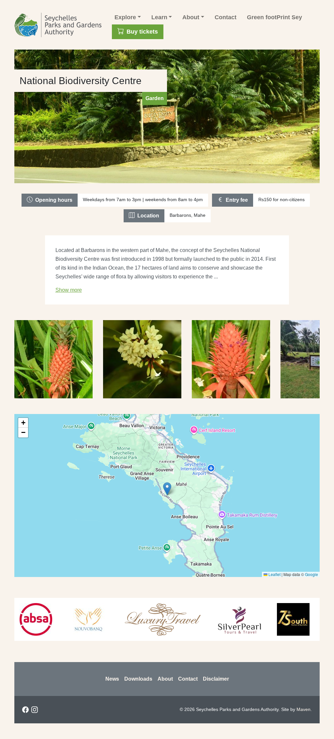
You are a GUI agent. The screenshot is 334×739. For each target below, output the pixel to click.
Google (311, 574)
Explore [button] (125, 17)
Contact (225, 17)
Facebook (25, 709)
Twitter (53, 709)
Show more (68, 290)
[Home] (60, 25)
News (112, 679)
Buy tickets (142, 31)
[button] (167, 488)
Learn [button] (159, 17)
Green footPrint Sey (274, 17)
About (165, 679)
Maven (303, 709)
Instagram (34, 709)
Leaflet (274, 574)
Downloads (138, 679)
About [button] (190, 17)
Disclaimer (216, 679)
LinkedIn (43, 709)
